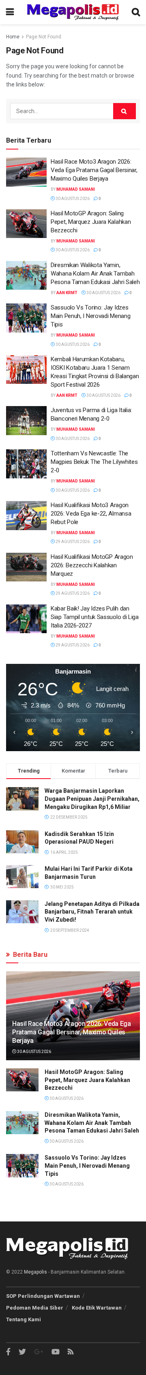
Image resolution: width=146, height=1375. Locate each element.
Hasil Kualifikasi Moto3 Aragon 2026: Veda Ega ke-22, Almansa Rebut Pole (91, 513)
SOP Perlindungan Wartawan (43, 1296)
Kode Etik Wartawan (97, 1308)
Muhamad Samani (75, 189)
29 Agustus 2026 (72, 541)
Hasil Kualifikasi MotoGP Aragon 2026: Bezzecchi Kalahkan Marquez (92, 565)
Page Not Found (43, 37)
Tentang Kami (23, 1319)
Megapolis (35, 1272)
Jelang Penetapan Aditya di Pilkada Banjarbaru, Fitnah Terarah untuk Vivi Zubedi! (92, 912)
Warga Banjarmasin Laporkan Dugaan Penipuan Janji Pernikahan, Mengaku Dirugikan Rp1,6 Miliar (92, 799)
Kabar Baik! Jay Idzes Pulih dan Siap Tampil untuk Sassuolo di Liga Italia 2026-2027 (95, 617)
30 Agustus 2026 (72, 198)
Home (12, 37)
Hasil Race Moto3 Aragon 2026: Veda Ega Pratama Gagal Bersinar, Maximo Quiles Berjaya (94, 170)
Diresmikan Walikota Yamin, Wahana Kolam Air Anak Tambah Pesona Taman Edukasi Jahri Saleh (95, 273)
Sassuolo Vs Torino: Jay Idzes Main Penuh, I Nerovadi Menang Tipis (90, 316)
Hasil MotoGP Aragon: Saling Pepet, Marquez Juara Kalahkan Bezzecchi (91, 222)
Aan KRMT (66, 293)
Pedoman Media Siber (34, 1308)
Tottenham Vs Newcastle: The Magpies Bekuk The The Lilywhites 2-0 (94, 462)
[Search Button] (124, 111)
